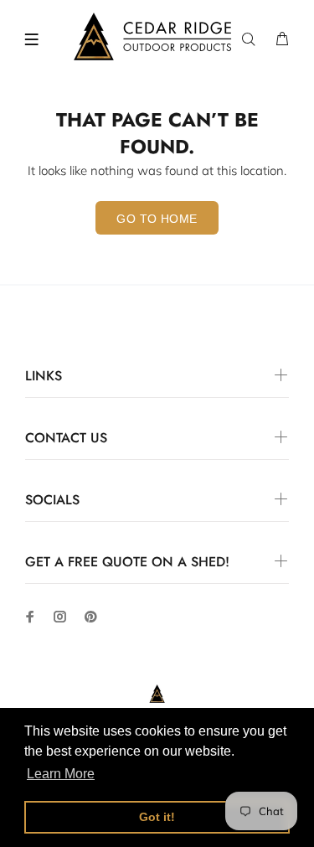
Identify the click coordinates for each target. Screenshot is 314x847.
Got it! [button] (157, 817)
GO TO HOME (156, 218)
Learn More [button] (61, 774)
